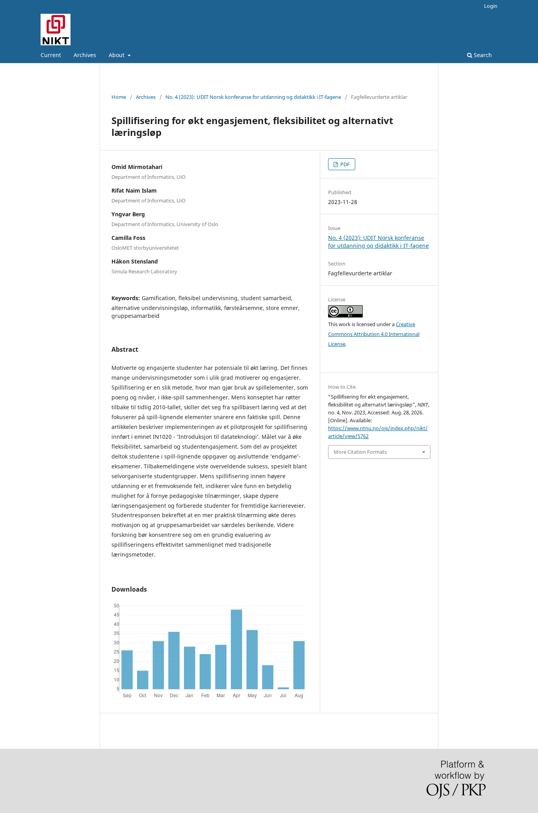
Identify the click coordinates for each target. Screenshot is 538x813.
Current (51, 55)
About (117, 55)
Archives (85, 55)
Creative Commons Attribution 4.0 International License (373, 334)
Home (118, 96)
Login (490, 5)
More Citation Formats (360, 451)
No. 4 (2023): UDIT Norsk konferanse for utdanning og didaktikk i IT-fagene (253, 96)
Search (482, 55)
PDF (344, 164)
